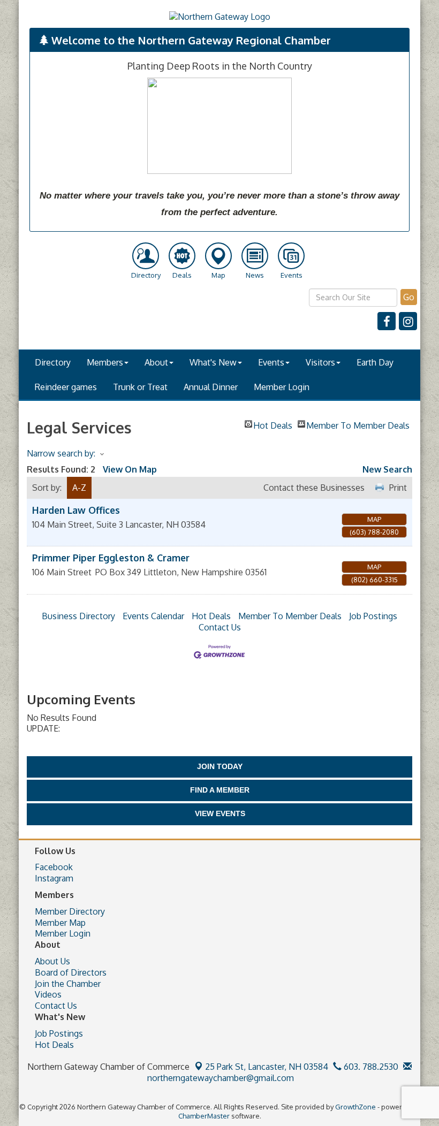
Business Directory (78, 616)
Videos (48, 994)
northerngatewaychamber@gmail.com (219, 1077)
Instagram (54, 878)
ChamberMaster (204, 1116)
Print (398, 487)
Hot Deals (272, 424)
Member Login (281, 387)
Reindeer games (66, 387)
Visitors (320, 362)
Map (374, 519)
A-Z (79, 487)
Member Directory (70, 911)
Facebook (54, 867)
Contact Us (220, 627)
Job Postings (373, 616)
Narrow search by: (61, 453)
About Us (52, 961)
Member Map (60, 922)
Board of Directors (71, 972)
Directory (53, 362)
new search (387, 469)
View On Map (130, 469)
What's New (213, 362)
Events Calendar (153, 616)
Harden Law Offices (76, 510)
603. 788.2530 (370, 1066)
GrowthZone (355, 1106)
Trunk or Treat (140, 387)
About (156, 362)
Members (105, 362)
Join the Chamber (68, 983)
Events (271, 362)
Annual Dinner (211, 387)
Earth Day (375, 362)
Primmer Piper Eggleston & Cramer (111, 558)
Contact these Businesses (314, 487)
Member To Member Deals (358, 424)
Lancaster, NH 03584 (266, 1066)
